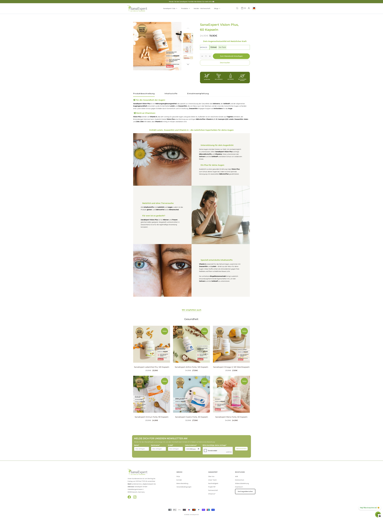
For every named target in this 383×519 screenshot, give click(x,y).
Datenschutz (239, 480)
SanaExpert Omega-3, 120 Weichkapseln (231, 367)
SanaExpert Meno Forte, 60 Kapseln (231, 417)
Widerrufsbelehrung (242, 483)
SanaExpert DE (194, 514)
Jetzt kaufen (225, 63)
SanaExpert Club (170, 8)
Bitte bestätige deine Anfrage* (214, 445)
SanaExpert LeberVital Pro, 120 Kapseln (151, 367)
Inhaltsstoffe (170, 94)
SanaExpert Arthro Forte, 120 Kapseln (191, 367)
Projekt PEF (212, 487)
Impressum (239, 487)
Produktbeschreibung (144, 94)
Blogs (217, 8)
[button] (188, 64)
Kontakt (179, 480)
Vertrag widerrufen (245, 491)
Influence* (212, 494)
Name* (136, 445)
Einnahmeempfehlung (198, 94)
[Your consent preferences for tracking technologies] (379, 515)
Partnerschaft (213, 490)
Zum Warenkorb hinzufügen (231, 56)
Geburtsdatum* (191, 445)
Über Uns (211, 476)
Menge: (204, 47)
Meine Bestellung (182, 483)
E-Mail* (170, 445)
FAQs (178, 476)
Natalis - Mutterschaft (202, 8)
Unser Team (212, 480)
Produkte (185, 8)
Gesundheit (191, 319)
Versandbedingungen (183, 487)
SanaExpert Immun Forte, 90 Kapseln (151, 417)
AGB (236, 476)
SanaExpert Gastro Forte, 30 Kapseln (191, 417)
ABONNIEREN (241, 449)
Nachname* (155, 445)
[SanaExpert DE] (137, 8)
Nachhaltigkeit (213, 483)
